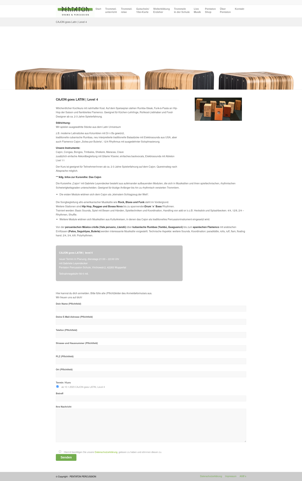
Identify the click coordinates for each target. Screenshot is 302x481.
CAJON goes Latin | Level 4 (71, 22)
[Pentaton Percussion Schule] (75, 11)
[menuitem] (98, 13)
